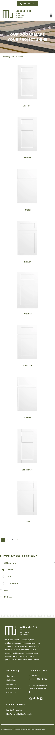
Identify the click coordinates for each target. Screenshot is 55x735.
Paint (6, 590)
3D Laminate (10, 563)
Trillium (27, 262)
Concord (27, 366)
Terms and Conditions (38, 729)
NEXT (17, 540)
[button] (51, 15)
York (27, 522)
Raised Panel (13, 583)
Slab (9, 576)
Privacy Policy (26, 729)
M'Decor (8, 597)
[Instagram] (30, 698)
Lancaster (27, 106)
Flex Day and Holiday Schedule (19, 714)
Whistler (27, 314)
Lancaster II (27, 470)
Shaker (10, 570)
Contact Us (11, 692)
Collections (10, 680)
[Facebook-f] (34, 698)
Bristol (28, 210)
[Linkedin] (41, 698)
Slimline (27, 418)
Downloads (11, 684)
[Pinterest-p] (38, 698)
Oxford (27, 158)
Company (10, 676)
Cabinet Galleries (13, 688)
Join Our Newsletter (14, 710)
